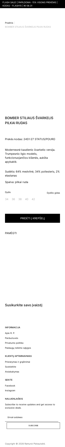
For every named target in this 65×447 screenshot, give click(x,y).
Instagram (10, 390)
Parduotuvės (11, 338)
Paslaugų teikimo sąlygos (18, 348)
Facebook (10, 385)
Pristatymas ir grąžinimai (17, 361)
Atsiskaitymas (12, 371)
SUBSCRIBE (33, 425)
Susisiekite (10, 366)
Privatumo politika (14, 343)
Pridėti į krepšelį (32, 218)
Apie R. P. (10, 333)
